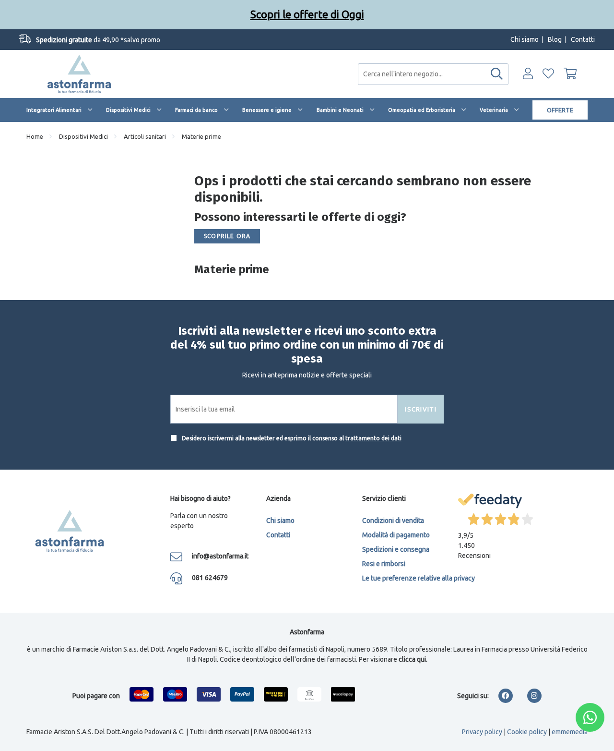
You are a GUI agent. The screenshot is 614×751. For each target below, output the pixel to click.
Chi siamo (524, 39)
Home (34, 136)
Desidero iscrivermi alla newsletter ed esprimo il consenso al (290, 438)
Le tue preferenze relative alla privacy (418, 578)
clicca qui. (413, 659)
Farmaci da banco (196, 110)
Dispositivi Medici (128, 110)
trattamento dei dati (373, 438)
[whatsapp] (590, 717)
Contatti (583, 39)
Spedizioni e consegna (395, 549)
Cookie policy (527, 732)
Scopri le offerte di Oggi (307, 14)
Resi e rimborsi (383, 564)
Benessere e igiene (267, 110)
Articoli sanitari (145, 136)
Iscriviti (421, 409)
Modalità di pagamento (396, 535)
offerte (560, 110)
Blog (555, 39)
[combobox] (433, 74)
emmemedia (570, 732)
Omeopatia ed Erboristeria (421, 110)
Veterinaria (494, 110)
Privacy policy (482, 732)
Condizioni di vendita (393, 520)
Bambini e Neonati (340, 110)
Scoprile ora (227, 236)
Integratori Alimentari (54, 110)
